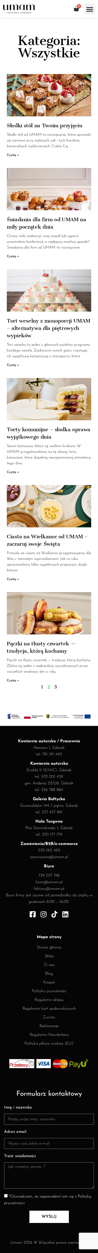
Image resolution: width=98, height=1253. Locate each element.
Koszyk (49, 982)
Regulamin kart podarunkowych (49, 1009)
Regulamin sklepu (49, 1000)
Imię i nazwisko (18, 1108)
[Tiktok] (54, 914)
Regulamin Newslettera (49, 1035)
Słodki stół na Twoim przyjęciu (44, 125)
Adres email (15, 1132)
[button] (90, 9)
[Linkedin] (65, 914)
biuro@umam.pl (49, 882)
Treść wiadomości (20, 1156)
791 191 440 (52, 754)
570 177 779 (52, 835)
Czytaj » (13, 155)
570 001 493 (49, 851)
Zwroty (49, 1017)
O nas (49, 965)
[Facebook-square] (32, 914)
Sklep (49, 956)
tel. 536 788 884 (49, 790)
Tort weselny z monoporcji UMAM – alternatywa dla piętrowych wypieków (48, 328)
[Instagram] (43, 914)
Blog (49, 974)
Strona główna (49, 947)
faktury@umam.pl (49, 889)
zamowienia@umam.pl (49, 857)
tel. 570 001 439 (49, 777)
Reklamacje (49, 1026)
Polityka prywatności (49, 991)
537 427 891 (52, 812)
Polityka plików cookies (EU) (49, 1044)
